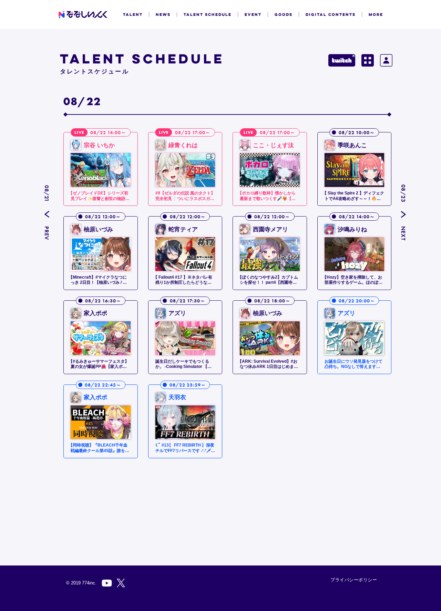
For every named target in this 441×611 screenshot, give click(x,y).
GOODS (284, 14)
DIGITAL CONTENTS (331, 14)
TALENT (133, 14)
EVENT (253, 14)
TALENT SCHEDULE (208, 14)
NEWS (163, 14)
